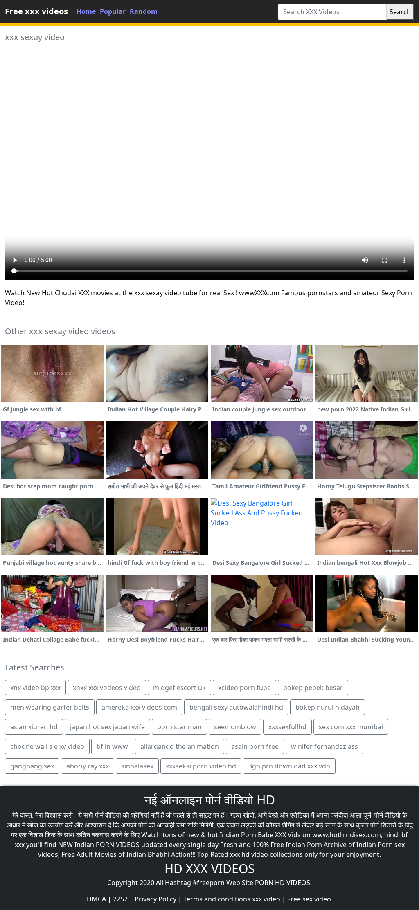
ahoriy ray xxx (87, 766)
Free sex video (309, 898)
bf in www (112, 746)
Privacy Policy (155, 898)
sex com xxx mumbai (351, 726)
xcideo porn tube (244, 687)
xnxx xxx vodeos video (107, 687)
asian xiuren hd (34, 726)
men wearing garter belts (49, 707)
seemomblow (235, 726)
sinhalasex (137, 766)
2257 (120, 898)
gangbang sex (32, 766)
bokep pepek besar (313, 687)
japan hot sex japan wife (107, 726)
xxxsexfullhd (287, 726)
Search (400, 11)
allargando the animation (179, 746)
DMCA (96, 898)
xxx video (266, 898)
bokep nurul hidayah (327, 707)
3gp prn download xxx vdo (289, 766)
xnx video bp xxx (35, 687)
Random (144, 11)
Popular (113, 11)
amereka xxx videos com (139, 707)
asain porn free (255, 746)
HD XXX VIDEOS (209, 868)
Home (86, 11)
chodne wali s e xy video (47, 746)
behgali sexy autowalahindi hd (236, 707)
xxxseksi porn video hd (201, 766)
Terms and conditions (216, 898)
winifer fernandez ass (324, 746)
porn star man (179, 726)
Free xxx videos (36, 11)
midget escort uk (179, 687)
